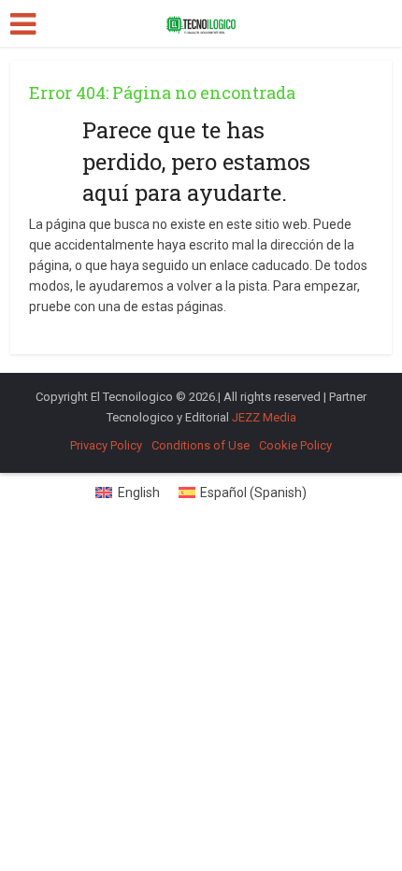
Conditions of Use (200, 445)
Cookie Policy (295, 445)
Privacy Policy (106, 445)
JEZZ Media (264, 417)
